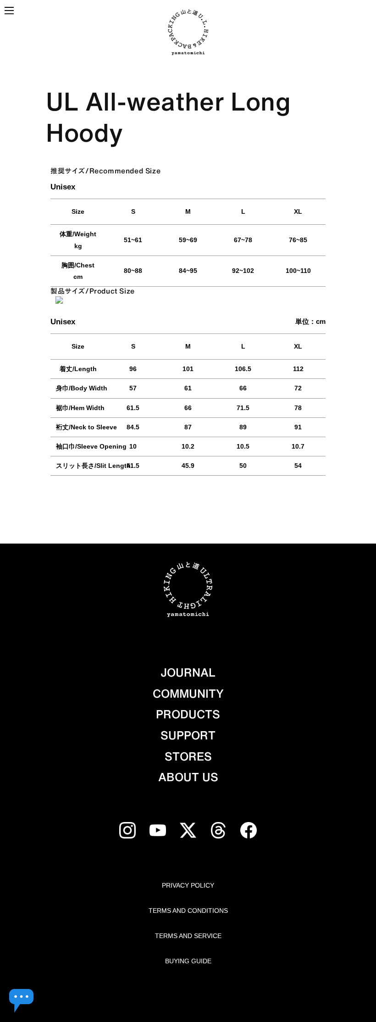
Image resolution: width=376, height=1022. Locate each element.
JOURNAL (188, 672)
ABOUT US (188, 777)
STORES (188, 756)
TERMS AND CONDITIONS (188, 910)
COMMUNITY (188, 693)
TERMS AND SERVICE (188, 935)
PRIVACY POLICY (188, 885)
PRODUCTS (188, 714)
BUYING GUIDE (188, 961)
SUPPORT (188, 735)
